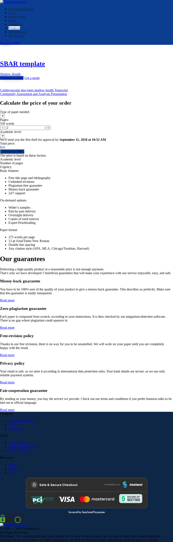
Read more (7, 300)
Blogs (12, 20)
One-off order (17, 32)
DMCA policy (18, 443)
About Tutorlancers (21, 9)
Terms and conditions (22, 446)
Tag (11, 472)
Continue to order (11, 78)
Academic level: (11, 132)
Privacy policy (18, 450)
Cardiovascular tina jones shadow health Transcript (34, 90)
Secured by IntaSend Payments (86, 512)
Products (14, 28)
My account (16, 35)
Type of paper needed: (15, 112)
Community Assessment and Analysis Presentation (33, 94)
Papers (12, 468)
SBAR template (22, 63)
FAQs (12, 13)
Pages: (4, 120)
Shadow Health (10, 74)
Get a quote (32, 78)
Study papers (17, 16)
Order (16, 43)
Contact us (15, 24)
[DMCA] (13, 518)
